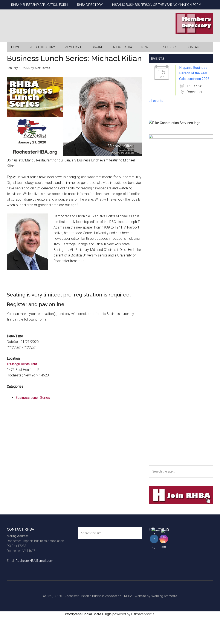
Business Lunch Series (32, 398)
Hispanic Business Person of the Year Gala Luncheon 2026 (194, 73)
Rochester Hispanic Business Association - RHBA (98, 596)
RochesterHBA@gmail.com (34, 560)
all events (156, 101)
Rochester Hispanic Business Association (48, 22)
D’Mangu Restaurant (22, 364)
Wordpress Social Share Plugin (88, 614)
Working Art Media (164, 596)
